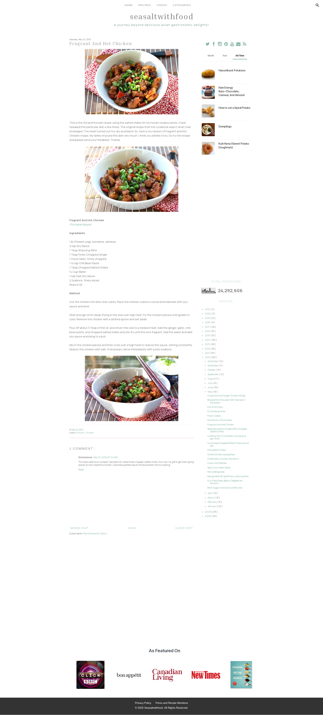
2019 (207, 318)
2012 (207, 348)
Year (224, 55)
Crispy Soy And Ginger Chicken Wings (226, 395)
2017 (207, 326)
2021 (207, 309)
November (213, 365)
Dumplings (225, 126)
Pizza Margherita (216, 411)
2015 (207, 335)
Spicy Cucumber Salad (218, 467)
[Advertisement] (226, 217)
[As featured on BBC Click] (90, 675)
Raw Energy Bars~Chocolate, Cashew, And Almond (231, 91)
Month (211, 55)
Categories (182, 5)
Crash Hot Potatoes (217, 463)
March (211, 497)
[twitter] (207, 44)
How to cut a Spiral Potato (234, 107)
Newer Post (79, 528)
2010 (207, 357)
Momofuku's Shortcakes (219, 420)
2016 (207, 331)
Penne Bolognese (215, 471)
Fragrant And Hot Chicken (220, 424)
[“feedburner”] (244, 44)
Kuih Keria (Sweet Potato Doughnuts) (234, 145)
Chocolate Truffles (216, 450)
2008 (208, 516)
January (212, 506)
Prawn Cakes (214, 415)
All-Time (240, 55)
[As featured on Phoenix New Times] (206, 675)
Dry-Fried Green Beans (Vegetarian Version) (225, 482)
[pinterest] (226, 44)
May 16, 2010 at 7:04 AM (105, 457)
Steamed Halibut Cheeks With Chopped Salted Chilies (227, 430)
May (210, 391)
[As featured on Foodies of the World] (241, 675)
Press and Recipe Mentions (172, 702)
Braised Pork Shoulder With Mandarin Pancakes (226, 401)
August (212, 378)
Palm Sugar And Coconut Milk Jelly (224, 487)
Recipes (145, 5)
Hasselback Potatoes (232, 70)
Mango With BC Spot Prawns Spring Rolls (228, 476)
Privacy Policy (143, 702)
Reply (81, 469)
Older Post (184, 528)
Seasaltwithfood (161, 16)
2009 (208, 511)
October (212, 369)
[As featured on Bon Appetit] (128, 675)
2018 (207, 322)
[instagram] (220, 44)
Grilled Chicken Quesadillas (221, 454)
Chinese (89, 432)
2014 (207, 340)
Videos (162, 5)
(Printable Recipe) (80, 224)
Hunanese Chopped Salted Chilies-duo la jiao (228, 444)
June (210, 387)
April (210, 493)
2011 (207, 353)
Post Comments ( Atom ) (95, 533)
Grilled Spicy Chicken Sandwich (223, 458)
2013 (207, 344)
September (213, 374)
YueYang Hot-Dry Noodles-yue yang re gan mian (226, 437)
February (212, 502)
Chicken (80, 432)
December (213, 361)
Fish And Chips (215, 407)
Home (129, 5)
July (210, 383)
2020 (208, 313)
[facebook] (214, 44)
